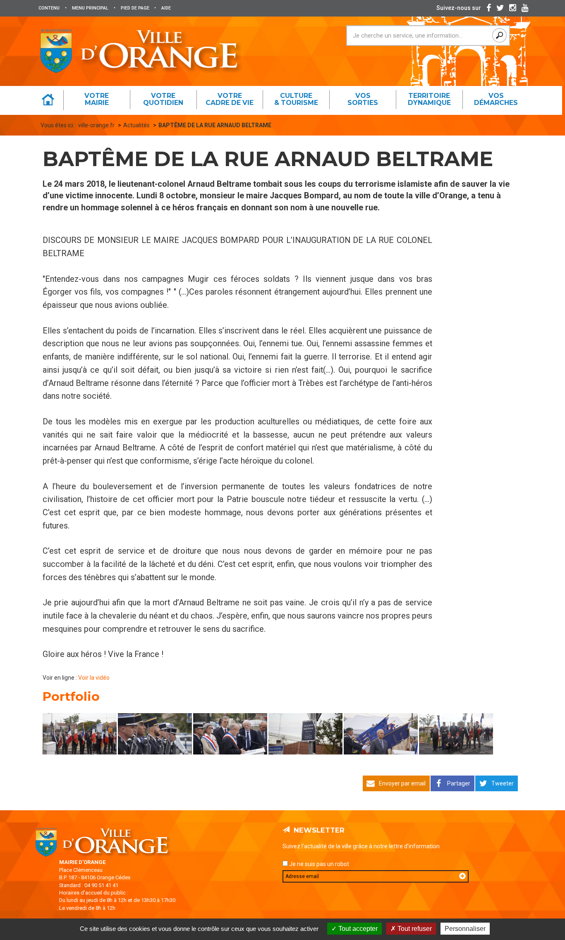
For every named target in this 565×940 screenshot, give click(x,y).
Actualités (136, 125)
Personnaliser (465, 928)
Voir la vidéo (94, 677)
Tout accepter (357, 928)
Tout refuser (414, 928)
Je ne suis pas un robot (318, 864)
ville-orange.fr (96, 125)
